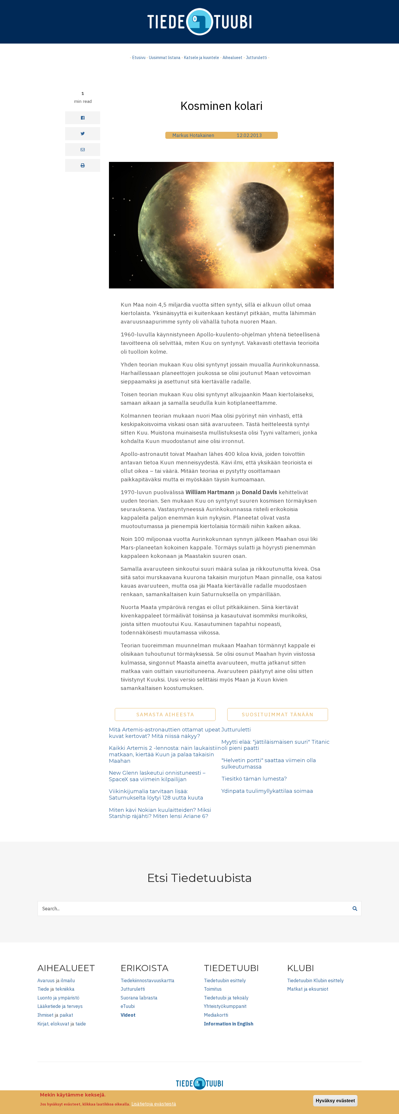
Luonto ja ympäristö (58, 998)
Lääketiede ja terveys (60, 1006)
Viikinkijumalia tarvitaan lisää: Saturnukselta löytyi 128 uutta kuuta (156, 794)
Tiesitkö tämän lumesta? (254, 779)
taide (80, 1024)
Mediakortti (216, 1015)
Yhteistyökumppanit (225, 1006)
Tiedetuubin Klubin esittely (315, 980)
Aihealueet (232, 57)
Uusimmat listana (165, 57)
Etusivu (138, 57)
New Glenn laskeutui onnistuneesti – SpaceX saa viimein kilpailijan (157, 776)
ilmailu (68, 980)
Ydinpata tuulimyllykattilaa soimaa (267, 791)
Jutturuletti (256, 57)
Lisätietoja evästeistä (153, 1104)
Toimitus (213, 989)
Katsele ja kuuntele (201, 57)
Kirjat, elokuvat (53, 1024)
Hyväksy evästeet (335, 1100)
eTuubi (128, 1006)
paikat (66, 1015)
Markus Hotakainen (193, 135)
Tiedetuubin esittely (225, 980)
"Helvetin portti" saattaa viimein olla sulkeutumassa (268, 763)
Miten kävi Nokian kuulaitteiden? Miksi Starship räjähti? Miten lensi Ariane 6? (160, 813)
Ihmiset (45, 1015)
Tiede (43, 989)
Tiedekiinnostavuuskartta (147, 980)
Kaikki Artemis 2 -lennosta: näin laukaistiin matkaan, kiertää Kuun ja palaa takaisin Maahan (165, 754)
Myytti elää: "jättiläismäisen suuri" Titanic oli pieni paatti (275, 745)
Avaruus (46, 980)
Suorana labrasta (139, 998)
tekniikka (64, 989)
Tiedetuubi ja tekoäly (226, 998)
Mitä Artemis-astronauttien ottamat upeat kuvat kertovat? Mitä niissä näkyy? (164, 732)
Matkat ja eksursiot (307, 989)
